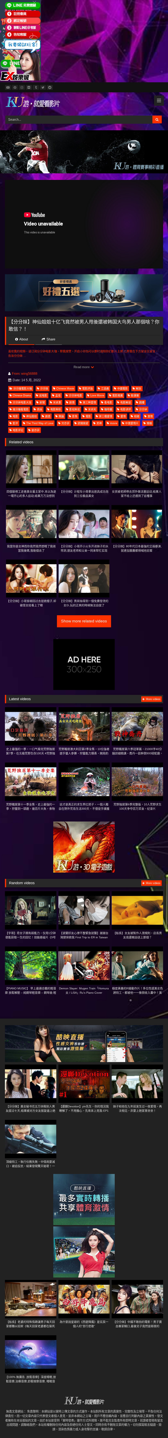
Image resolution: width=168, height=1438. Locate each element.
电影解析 (55, 409)
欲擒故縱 (83, 423)
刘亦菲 (65, 423)
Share (50, 339)
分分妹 (44, 388)
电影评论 (18, 430)
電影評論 (87, 388)
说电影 (43, 395)
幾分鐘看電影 (21, 409)
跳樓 (141, 402)
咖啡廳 (108, 409)
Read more (82, 367)
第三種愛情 (105, 416)
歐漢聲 (135, 395)
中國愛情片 (131, 423)
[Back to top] (155, 1426)
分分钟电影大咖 (22, 402)
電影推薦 (117, 395)
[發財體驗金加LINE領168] (20, 79)
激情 (150, 416)
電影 (88, 416)
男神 (99, 423)
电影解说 (125, 402)
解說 (138, 388)
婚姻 (149, 423)
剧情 (72, 402)
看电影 (108, 402)
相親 (136, 416)
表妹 (39, 409)
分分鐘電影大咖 (22, 388)
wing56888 (29, 373)
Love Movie (97, 395)
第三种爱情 (89, 402)
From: (16, 373)
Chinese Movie (65, 388)
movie (113, 423)
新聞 (42, 402)
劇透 (47, 416)
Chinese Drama (22, 395)
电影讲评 (125, 409)
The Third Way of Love (39, 423)
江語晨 (105, 388)
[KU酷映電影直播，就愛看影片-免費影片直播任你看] (84, 102)
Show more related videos (84, 621)
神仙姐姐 (31, 416)
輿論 (61, 416)
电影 (15, 416)
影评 (15, 423)
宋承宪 (92, 409)
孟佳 (58, 395)
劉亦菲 (36, 430)
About (23, 339)
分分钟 (143, 409)
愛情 (123, 416)
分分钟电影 (75, 395)
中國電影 (122, 388)
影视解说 (74, 409)
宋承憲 (57, 402)
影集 (74, 416)
